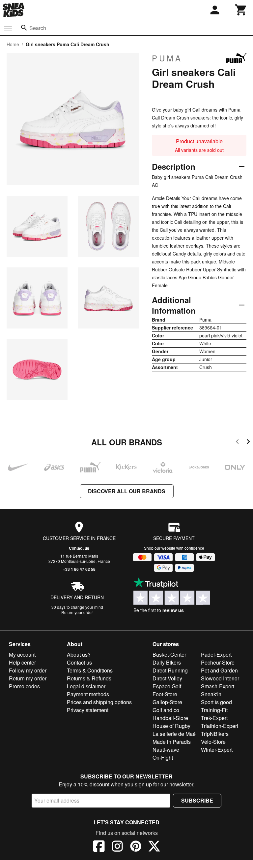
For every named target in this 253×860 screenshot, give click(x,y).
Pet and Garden (219, 670)
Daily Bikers (167, 662)
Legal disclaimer (86, 686)
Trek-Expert (214, 718)
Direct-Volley (167, 678)
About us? (79, 654)
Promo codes (24, 686)
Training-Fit (214, 710)
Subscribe (197, 800)
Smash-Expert (217, 686)
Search (37, 28)
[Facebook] (98, 847)
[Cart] (241, 10)
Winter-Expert (217, 749)
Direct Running (170, 670)
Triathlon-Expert (219, 726)
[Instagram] (117, 847)
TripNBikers (215, 734)
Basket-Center (169, 654)
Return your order (77, 612)
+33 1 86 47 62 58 (79, 569)
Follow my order (27, 670)
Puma (167, 58)
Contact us (79, 548)
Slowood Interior (220, 678)
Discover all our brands (126, 491)
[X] (154, 847)
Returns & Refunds (89, 678)
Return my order (27, 678)
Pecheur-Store (218, 662)
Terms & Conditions (90, 670)
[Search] (24, 27)
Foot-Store (165, 694)
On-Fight (163, 757)
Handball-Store (170, 718)
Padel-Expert (216, 654)
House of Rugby (171, 726)
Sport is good (216, 702)
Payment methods (88, 694)
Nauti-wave (166, 749)
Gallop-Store (167, 702)
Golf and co (166, 710)
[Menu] (8, 28)
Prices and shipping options (99, 702)
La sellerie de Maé (174, 734)
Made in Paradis (172, 741)
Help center (22, 662)
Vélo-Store (213, 741)
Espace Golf (167, 686)
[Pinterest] (135, 847)
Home (13, 44)
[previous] (237, 442)
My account (22, 654)
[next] (248, 442)
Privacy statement (87, 710)
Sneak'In (211, 694)
